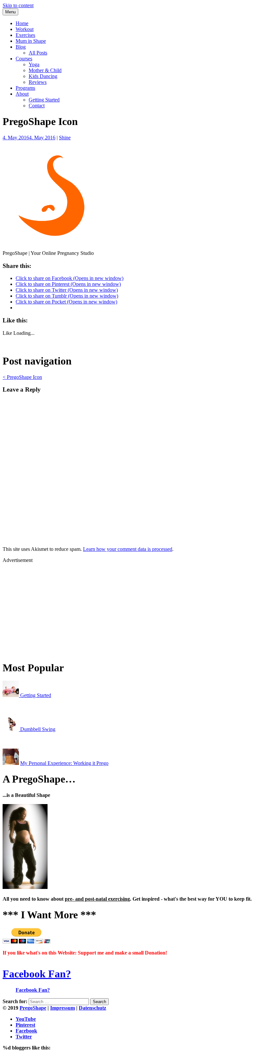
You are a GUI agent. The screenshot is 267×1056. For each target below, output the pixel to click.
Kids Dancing (43, 76)
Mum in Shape (31, 41)
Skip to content (18, 5)
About (22, 94)
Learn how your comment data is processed (127, 549)
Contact (37, 105)
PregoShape (33, 1008)
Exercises (25, 35)
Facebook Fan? (37, 974)
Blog (21, 47)
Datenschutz (92, 1008)
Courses (24, 58)
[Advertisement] (133, 609)
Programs (25, 88)
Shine (65, 137)
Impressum (62, 1008)
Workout (25, 29)
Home (22, 23)
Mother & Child (45, 70)
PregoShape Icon (22, 377)
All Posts (38, 52)
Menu (10, 11)
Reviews (38, 82)
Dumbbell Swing (37, 729)
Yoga (34, 64)
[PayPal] (26, 941)
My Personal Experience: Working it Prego (64, 763)
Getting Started (44, 99)
